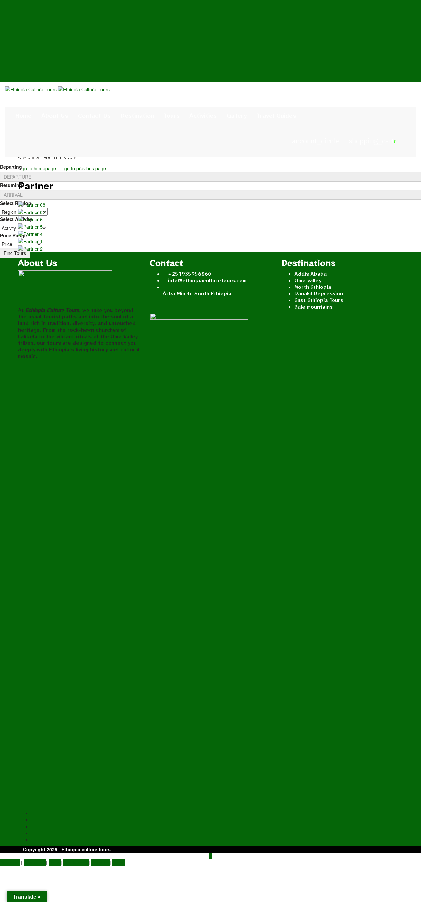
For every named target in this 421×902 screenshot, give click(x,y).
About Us (54, 115)
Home (23, 115)
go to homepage (39, 168)
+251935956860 (189, 273)
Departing (11, 166)
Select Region (15, 203)
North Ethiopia (312, 287)
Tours (172, 115)
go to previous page (85, 168)
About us (10, 862)
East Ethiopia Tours (318, 300)
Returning (11, 185)
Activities (203, 115)
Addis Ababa (310, 273)
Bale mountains (313, 306)
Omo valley (307, 280)
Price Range (13, 235)
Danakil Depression (318, 293)
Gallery (237, 115)
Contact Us (94, 115)
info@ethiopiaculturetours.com (207, 280)
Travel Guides (276, 115)
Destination (137, 115)
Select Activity (16, 219)
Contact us (35, 862)
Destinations (76, 862)
